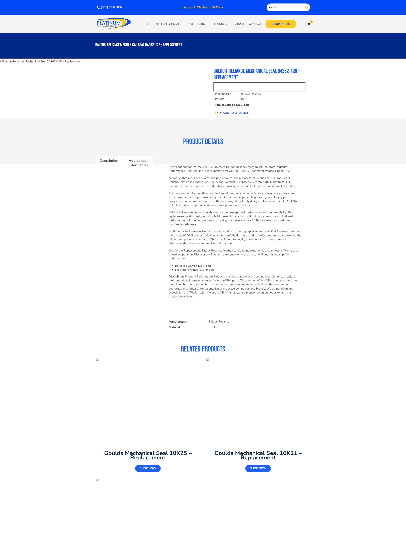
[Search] (307, 7)
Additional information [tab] (138, 163)
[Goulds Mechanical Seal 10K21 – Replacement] (258, 402)
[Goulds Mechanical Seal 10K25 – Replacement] (148, 402)
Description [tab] (109, 160)
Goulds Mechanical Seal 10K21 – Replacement (258, 455)
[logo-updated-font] (112, 19)
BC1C (245, 99)
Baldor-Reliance (251, 94)
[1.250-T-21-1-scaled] (95, 61)
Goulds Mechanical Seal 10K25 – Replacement (148, 455)
